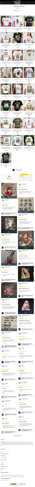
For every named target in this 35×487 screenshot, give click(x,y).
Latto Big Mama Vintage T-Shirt (27, 329)
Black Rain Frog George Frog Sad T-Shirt (29, 29)
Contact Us (2, 464)
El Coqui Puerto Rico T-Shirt (17, 79)
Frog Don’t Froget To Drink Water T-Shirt (6, 113)
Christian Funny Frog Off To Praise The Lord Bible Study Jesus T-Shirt (6, 45)
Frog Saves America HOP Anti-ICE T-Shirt (6, 165)
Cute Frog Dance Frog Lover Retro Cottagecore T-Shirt (6, 62)
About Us (2, 451)
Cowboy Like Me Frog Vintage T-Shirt (29, 45)
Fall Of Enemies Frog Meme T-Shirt (29, 80)
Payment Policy (3, 468)
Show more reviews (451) (17, 435)
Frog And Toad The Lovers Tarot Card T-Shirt (29, 96)
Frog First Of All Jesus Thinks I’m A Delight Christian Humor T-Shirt (17, 113)
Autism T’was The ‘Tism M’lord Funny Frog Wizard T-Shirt (17, 29)
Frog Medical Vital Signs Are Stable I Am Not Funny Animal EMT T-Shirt (17, 148)
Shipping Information (4, 466)
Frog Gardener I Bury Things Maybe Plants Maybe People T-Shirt (17, 131)
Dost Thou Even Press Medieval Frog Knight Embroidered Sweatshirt (29, 63)
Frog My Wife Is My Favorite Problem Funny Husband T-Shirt (29, 148)
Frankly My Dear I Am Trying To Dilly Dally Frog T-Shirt (17, 96)
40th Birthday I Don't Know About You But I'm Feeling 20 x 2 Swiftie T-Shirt (10, 346)
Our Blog (2, 462)
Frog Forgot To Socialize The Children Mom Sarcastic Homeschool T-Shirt (29, 113)
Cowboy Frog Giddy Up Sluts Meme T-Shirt (17, 45)
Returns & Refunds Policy (5, 453)
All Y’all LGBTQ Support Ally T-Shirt (5, 29)
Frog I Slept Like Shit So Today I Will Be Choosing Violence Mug (6, 148)
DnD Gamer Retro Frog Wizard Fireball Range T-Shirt (17, 62)
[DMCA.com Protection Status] (12, 484)
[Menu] (1, 3)
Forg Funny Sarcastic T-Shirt (6, 96)
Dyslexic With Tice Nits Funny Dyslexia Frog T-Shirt (6, 80)
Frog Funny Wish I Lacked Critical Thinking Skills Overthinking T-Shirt (6, 131)
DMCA (2, 469)
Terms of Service (3, 457)
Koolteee (3, 442)
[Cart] (33, 3)
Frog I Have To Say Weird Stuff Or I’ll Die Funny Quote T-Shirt (29, 130)
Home (11, 6)
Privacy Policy (3, 455)
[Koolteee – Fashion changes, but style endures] (17, 2)
